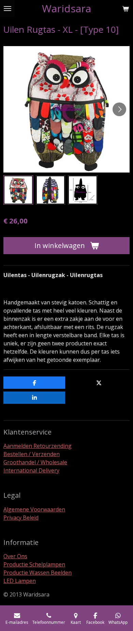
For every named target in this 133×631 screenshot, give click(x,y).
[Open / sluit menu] (7, 8)
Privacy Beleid (21, 517)
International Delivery (31, 470)
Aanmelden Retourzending (37, 446)
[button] (18, 190)
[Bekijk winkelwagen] (125, 8)
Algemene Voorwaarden (34, 509)
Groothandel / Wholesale (35, 462)
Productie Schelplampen (34, 564)
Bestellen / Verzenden (31, 454)
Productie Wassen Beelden (37, 572)
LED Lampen (19, 581)
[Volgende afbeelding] (119, 109)
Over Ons (15, 556)
